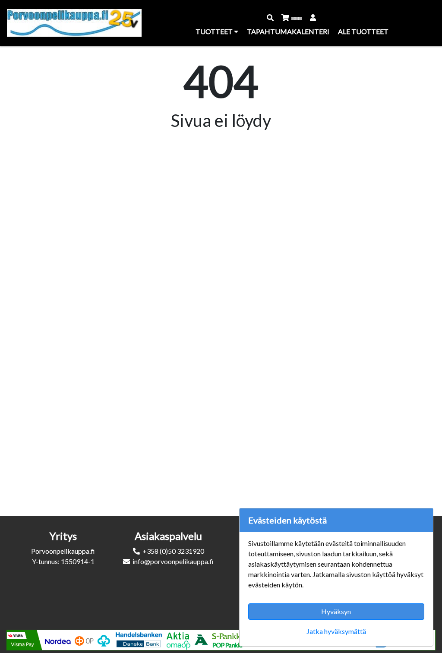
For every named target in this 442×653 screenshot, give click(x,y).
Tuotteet (215, 31)
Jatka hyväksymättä (336, 631)
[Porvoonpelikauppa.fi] (74, 23)
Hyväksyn (336, 611)
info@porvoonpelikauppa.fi (173, 561)
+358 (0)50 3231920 (173, 551)
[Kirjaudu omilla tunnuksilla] (313, 17)
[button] (270, 17)
